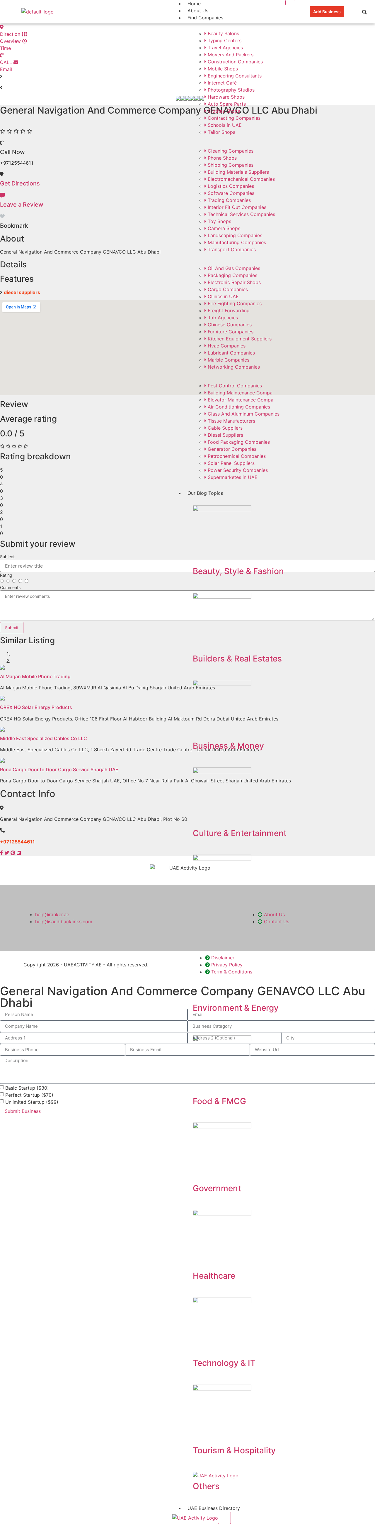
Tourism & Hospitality (234, 1450)
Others (206, 1486)
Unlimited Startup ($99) (31, 1102)
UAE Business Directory (214, 1508)
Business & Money (228, 746)
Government (217, 1188)
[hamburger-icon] (290, 2)
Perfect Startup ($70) (29, 1095)
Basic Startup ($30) (27, 1088)
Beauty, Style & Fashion (238, 571)
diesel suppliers (22, 292)
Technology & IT (224, 1363)
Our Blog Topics (205, 493)
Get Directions (20, 183)
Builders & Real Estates (237, 659)
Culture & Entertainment (240, 833)
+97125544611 (17, 842)
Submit (11, 627)
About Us (198, 10)
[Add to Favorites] (2, 216)
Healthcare (214, 1276)
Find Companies (205, 18)
